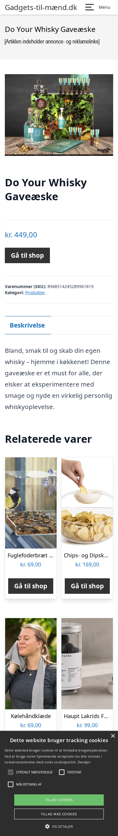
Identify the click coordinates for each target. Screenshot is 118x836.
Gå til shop (27, 255)
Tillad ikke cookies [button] (59, 814)
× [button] (112, 736)
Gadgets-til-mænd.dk (41, 7)
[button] (59, 826)
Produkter (35, 292)
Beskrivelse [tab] (27, 325)
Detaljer (84, 762)
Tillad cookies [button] (59, 799)
